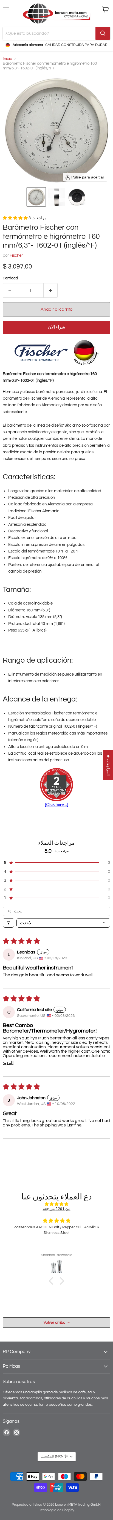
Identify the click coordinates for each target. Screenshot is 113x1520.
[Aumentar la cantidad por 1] (51, 290)
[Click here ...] (56, 805)
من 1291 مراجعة (56, 1209)
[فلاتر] (8, 923)
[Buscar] (102, 33)
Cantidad (10, 278)
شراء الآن (56, 327)
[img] (56, 1204)
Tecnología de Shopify (56, 1510)
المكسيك (54, 1456)
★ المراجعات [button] (108, 765)
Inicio (7, 59)
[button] (36, 197)
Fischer (16, 255)
